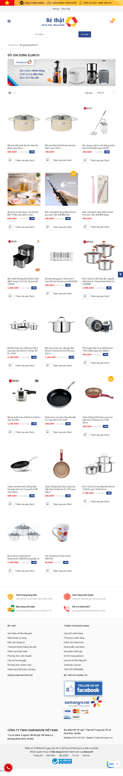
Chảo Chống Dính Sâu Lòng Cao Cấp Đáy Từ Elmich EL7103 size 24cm (60, 489)
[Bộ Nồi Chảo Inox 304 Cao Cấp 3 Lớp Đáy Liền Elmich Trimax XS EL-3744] (24, 325)
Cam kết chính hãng (73, 633)
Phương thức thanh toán (19, 665)
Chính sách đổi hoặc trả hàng (21, 669)
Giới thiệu (50, 755)
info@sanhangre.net (103, 738)
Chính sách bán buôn (74, 642)
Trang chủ (38, 755)
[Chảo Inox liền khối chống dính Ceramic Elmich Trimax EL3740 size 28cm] (24, 464)
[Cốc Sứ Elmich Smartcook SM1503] (61, 533)
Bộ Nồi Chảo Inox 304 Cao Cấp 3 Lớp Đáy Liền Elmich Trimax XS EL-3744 (23, 351)
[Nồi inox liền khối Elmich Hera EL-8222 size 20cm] (24, 123)
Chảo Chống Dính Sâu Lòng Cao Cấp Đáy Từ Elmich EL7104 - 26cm (97, 420)
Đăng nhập (65, 9)
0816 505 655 (78, 738)
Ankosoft (88, 752)
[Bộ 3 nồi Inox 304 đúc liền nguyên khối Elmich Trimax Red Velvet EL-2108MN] (99, 256)
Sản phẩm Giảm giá (73, 651)
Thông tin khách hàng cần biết (22, 647)
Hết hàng (13, 163)
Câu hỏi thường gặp (17, 660)
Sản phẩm (64, 755)
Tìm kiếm (85, 34)
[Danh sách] (14, 93)
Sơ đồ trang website (73, 656)
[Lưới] (10, 93)
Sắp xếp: (89, 93)
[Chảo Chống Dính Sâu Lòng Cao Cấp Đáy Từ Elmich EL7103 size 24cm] (61, 464)
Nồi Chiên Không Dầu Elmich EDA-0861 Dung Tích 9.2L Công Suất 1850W (24, 281)
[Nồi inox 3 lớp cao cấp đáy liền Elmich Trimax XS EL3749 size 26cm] (61, 325)
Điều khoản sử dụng (17, 638)
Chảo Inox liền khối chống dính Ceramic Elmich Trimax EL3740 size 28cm (23, 489)
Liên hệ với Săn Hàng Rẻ (75, 660)
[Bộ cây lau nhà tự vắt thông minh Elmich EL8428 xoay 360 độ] (99, 123)
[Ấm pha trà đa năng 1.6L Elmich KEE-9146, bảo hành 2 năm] (24, 189)
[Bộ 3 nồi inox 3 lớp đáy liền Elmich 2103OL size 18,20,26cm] (99, 464)
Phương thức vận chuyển (20, 656)
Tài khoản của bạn (72, 665)
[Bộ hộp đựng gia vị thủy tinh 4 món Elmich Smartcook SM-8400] (61, 256)
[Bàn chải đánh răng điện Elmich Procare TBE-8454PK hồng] (99, 189)
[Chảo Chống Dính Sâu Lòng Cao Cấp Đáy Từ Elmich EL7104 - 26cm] (99, 394)
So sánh (4, 770)
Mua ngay (51, 229)
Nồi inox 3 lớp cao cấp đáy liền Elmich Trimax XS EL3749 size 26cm (59, 351)
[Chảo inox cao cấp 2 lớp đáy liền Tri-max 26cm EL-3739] (61, 394)
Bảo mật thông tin (16, 642)
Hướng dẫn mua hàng (74, 647)
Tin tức (75, 755)
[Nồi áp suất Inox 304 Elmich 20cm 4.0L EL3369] (24, 394)
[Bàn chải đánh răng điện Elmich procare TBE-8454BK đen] (61, 189)
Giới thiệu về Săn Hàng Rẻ (20, 633)
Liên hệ (85, 755)
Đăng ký (56, 9)
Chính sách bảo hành (17, 651)
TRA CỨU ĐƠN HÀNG (73, 669)
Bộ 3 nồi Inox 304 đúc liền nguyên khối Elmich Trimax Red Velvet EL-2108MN (99, 281)
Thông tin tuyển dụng (74, 638)
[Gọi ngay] (8, 768)
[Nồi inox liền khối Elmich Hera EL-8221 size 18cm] (61, 123)
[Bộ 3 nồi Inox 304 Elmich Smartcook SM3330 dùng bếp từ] (24, 533)
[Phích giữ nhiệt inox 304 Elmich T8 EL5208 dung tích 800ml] (99, 325)
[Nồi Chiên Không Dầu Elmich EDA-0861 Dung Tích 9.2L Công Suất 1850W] (24, 256)
